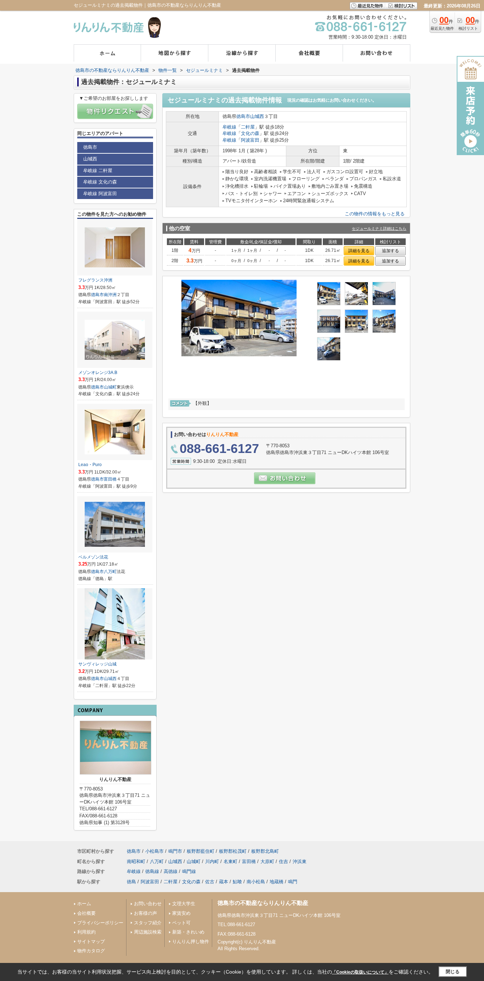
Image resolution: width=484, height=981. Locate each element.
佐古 (209, 881)
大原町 (267, 861)
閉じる (453, 971)
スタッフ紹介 (148, 922)
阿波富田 (250, 140)
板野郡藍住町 (200, 851)
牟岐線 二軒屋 (97, 170)
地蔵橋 (276, 881)
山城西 (257, 116)
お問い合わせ (148, 903)
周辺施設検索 (148, 932)
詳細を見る (359, 250)
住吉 (283, 861)
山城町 (110, 387)
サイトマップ (91, 941)
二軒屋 (248, 127)
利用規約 (86, 932)
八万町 (110, 571)
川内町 (212, 861)
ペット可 (181, 922)
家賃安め (181, 913)
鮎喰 (237, 881)
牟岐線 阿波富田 (100, 193)
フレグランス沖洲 (95, 280)
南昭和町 (136, 861)
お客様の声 (145, 913)
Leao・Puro (90, 464)
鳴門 (292, 881)
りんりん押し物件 (190, 941)
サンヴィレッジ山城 (97, 664)
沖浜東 (299, 861)
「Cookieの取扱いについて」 (360, 972)
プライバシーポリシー (100, 922)
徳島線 (152, 871)
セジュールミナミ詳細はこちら (379, 228)
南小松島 (256, 881)
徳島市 (243, 116)
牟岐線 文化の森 (100, 182)
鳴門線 (189, 871)
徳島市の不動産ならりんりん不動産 (263, 903)
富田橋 (110, 479)
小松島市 (154, 851)
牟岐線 (229, 127)
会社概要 (86, 913)
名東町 (230, 861)
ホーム (84, 903)
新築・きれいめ (188, 932)
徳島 (131, 881)
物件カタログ (91, 950)
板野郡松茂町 (233, 851)
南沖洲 (110, 294)
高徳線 (171, 871)
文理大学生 (183, 903)
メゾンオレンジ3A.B (97, 372)
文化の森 (250, 133)
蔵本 (223, 881)
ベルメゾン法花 (93, 557)
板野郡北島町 (265, 851)
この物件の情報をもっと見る (375, 213)
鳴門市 (175, 851)
